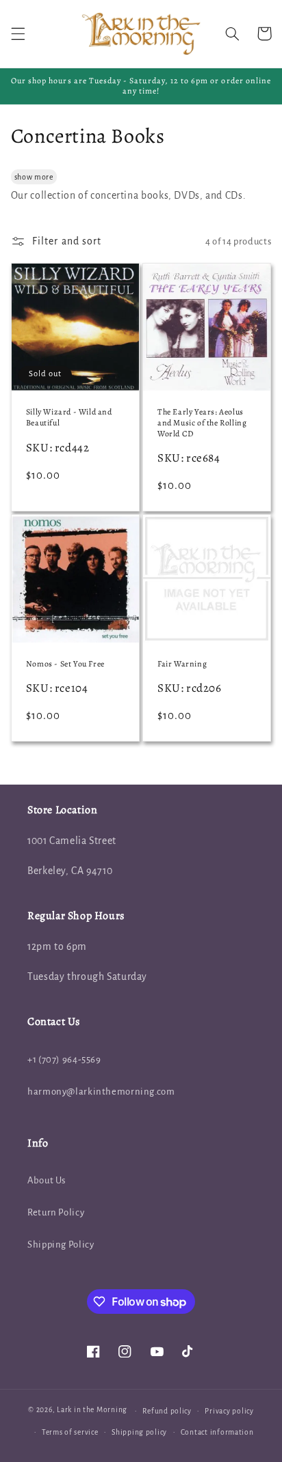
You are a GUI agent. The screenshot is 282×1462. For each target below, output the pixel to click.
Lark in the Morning (92, 1410)
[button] (18, 33)
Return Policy (55, 1212)
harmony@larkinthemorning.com (101, 1091)
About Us (46, 1180)
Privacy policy (229, 1411)
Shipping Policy (60, 1244)
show (23, 177)
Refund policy (167, 1411)
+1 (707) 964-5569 (64, 1059)
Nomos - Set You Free (65, 664)
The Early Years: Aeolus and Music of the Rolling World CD (201, 422)
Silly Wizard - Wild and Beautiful (69, 417)
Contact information (217, 1432)
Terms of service (70, 1432)
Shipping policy (139, 1432)
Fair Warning (182, 664)
